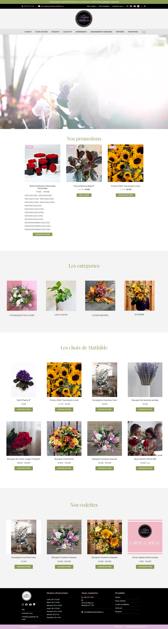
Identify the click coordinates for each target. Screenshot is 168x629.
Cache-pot (67, 32)
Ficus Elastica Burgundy (125, 186)
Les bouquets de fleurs (21, 315)
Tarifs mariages (104, 6)
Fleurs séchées (41, 32)
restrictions (106, 2)
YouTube (134, 6)
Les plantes (61, 315)
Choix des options (84, 195)
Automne (139, 314)
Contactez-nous (117, 6)
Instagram (127, 6)
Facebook (131, 6)
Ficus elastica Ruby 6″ (42, 186)
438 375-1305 (89, 597)
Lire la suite (43, 195)
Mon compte (91, 6)
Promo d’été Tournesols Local (84, 186)
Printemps (120, 32)
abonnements (81, 32)
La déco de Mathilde (122, 604)
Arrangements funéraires (101, 32)
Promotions (133, 32)
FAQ (23, 610)
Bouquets (55, 32)
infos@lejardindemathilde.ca (93, 612)
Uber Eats (138, 6)
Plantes (28, 32)
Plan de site (118, 627)
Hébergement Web (132, 627)
